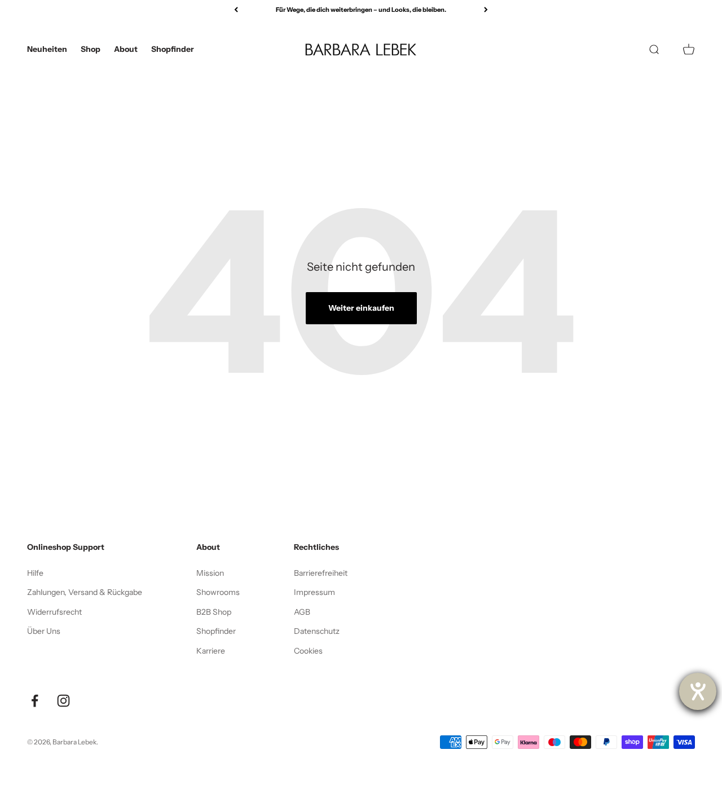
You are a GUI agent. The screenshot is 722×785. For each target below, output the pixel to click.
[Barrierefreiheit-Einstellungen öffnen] (697, 691)
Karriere (210, 651)
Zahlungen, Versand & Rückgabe (84, 592)
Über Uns (43, 631)
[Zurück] (236, 10)
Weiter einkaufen (361, 308)
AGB (302, 612)
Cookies (308, 651)
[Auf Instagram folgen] (63, 700)
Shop (90, 49)
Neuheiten (47, 49)
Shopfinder (172, 49)
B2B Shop (213, 612)
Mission (210, 573)
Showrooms (218, 592)
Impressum (314, 592)
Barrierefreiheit (320, 573)
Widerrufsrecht (54, 612)
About (126, 49)
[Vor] (486, 10)
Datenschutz (317, 631)
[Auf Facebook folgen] (34, 700)
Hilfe (35, 573)
